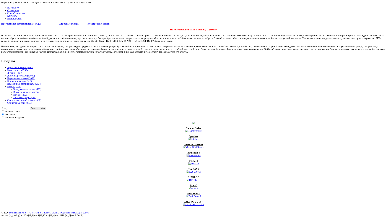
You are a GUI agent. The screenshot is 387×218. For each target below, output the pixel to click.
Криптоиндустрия (19, 81)
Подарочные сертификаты (24, 84)
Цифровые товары (69, 23)
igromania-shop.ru (17, 212)
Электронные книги (98, 23)
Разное (14, 86)
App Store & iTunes (20, 67)
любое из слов (12, 111)
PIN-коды (35, 23)
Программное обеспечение (15, 23)
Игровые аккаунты (21, 78)
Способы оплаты (16, 13)
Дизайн (14, 73)
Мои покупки (14, 18)
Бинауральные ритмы (27, 89)
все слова (9, 114)
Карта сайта (82, 212)
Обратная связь (68, 212)
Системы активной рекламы (24, 100)
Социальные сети (19, 103)
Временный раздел (26, 92)
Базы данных (17, 70)
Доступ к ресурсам (21, 75)
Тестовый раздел (24, 97)
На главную (13, 7)
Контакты (12, 16)
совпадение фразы (14, 117)
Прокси (20, 94)
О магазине (13, 10)
